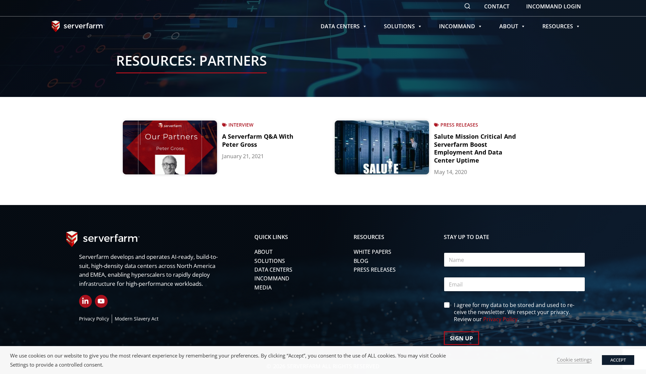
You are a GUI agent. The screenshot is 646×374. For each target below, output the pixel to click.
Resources (557, 26)
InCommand (457, 26)
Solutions (399, 26)
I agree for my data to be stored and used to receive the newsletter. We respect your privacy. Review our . (514, 312)
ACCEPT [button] (618, 360)
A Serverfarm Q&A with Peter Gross (257, 140)
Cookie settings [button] (574, 359)
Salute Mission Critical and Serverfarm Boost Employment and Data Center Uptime (475, 148)
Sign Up (461, 338)
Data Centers (340, 26)
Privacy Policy (500, 319)
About (508, 26)
